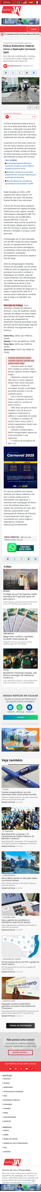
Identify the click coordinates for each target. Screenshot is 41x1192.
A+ (37, 107)
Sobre (5, 1135)
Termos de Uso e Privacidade (15, 1143)
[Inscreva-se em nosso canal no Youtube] (26, 1069)
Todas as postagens (20, 1025)
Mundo (6, 1083)
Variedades (8, 1087)
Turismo (7, 1108)
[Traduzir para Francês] (37, 2)
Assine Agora (19, 1052)
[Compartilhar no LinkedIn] (33, 73)
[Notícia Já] (20, 11)
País (5, 1096)
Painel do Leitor (10, 1139)
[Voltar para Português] (18, 2)
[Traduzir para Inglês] (24, 2)
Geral (5, 1113)
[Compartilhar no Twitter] (13, 73)
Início (6, 1130)
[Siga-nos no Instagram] (16, 1069)
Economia (7, 1104)
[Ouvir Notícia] (7, 116)
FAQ (5, 1147)
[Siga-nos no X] (21, 1069)
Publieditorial (9, 1117)
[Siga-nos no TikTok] (32, 1069)
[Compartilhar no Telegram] (26, 73)
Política (7, 1079)
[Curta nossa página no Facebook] (10, 1069)
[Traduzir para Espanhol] (31, 2)
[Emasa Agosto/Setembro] (20, 21)
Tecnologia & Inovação (13, 1092)
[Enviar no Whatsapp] (19, 73)
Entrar (8, 2)
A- (30, 107)
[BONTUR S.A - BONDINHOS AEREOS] (20, 739)
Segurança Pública (11, 1100)
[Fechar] (33, 1181)
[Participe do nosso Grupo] (20, 548)
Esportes (7, 1121)
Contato (7, 1152)
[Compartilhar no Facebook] (6, 73)
